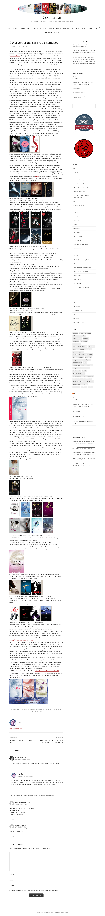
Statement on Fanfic (79, 191)
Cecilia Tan (52, 17)
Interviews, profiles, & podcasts (83, 184)
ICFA (74, 357)
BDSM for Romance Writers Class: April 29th (83, 429)
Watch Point (77, 279)
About (15, 28)
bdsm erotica (81, 336)
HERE (37, 176)
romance (87, 368)
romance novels (37, 709)
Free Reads (77, 220)
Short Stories (77, 256)
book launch (83, 341)
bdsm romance (77, 338)
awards (81, 333)
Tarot (75, 224)
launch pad (88, 357)
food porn (88, 349)
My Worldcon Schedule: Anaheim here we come (83, 398)
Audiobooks (77, 232)
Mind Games (77, 248)
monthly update (77, 362)
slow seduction (47, 709)
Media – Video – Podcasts (81, 188)
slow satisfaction (88, 376)
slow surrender (57, 709)
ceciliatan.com (81, 46)
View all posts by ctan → (16, 729)
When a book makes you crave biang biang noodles (82, 422)
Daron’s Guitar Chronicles (81, 287)
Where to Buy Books (51, 33)
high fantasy (89, 354)
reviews (81, 368)
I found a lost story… (78, 92)
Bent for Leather (78, 236)
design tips (91, 346)
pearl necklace (15, 56)
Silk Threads (77, 283)
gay (74, 352)
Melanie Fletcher (21, 757)
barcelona (88, 333)
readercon (89, 365)
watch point (76, 387)
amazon (75, 333)
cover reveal (76, 344)
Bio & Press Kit (78, 176)
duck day (75, 349)
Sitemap (66, 28)
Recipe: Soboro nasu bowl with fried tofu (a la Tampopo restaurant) (82, 405)
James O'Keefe (76, 463)
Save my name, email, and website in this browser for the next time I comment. (34, 890)
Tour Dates (92, 28)
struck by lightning (36, 711)
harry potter (80, 352)
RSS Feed (77, 393)
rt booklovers (76, 370)
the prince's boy (77, 384)
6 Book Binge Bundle (79, 295)
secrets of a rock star (79, 373)
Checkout (76, 303)
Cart (75, 299)
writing (90, 387)
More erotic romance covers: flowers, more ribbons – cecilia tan (35, 795)
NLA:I (84, 362)
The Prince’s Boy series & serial (83, 263)
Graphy (57, 912)
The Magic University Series (82, 259)
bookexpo (76, 341)
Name (11, 874)
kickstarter (80, 357)
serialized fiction (77, 376)
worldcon (83, 387)
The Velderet (77, 275)
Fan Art (76, 217)
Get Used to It (76, 88)
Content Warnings (79, 180)
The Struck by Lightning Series (82, 267)
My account (77, 306)
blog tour (85, 338)
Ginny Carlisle (20, 825)
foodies (82, 349)
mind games (87, 360)
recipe (75, 368)
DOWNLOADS (25, 28)
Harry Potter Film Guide (81, 244)
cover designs (17, 709)
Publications (47, 28)
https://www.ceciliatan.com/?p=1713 (21, 640)
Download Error (78, 310)
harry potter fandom (78, 354)
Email (11, 880)
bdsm (74, 336)
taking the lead (89, 381)
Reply (12, 767)
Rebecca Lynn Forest (22, 802)
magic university (77, 360)
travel (85, 384)
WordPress (47, 912)
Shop (57, 28)
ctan (18, 774)
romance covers (27, 709)
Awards (76, 172)
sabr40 (84, 370)
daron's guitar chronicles (80, 346)
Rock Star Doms (78, 252)
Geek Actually (77, 240)
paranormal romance (79, 365)
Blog (8, 28)
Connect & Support (78, 28)
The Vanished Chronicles (81, 271)
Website (12, 885)
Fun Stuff (35, 28)
